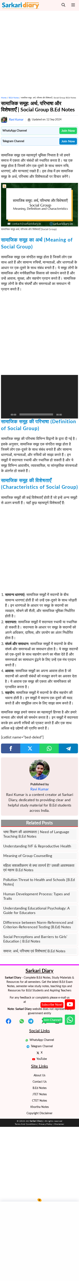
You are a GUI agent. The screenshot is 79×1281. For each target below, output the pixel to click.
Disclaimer (59, 1124)
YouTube (41, 1059)
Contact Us (40, 1081)
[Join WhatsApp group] (70, 1020)
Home (3, 98)
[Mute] (66, 414)
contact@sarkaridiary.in (41, 1002)
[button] (63, 5)
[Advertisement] (39, 50)
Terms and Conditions (26, 1124)
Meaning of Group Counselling (27, 856)
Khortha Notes (39, 1107)
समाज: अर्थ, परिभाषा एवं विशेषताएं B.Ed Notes (34, 951)
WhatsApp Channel (42, 1040)
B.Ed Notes (14, 98)
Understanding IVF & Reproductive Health (37, 846)
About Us (39, 1075)
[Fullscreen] (73, 414)
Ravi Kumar (16, 119)
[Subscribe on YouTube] (70, 1004)
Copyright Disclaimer (39, 1113)
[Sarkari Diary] (20, 5)
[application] (39, 397)
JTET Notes (39, 1094)
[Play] (6, 414)
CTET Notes (39, 1100)
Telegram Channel (42, 1046)
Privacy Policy (45, 1124)
